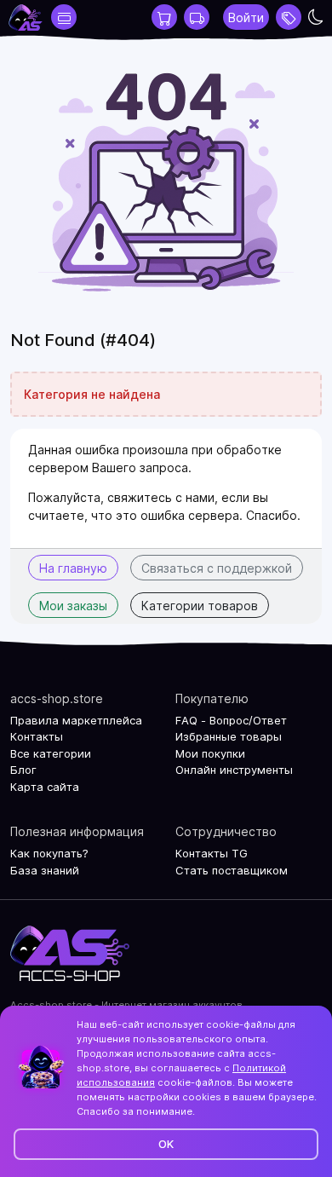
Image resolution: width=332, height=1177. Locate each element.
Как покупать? (49, 853)
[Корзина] (164, 17)
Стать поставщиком (231, 870)
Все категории (50, 753)
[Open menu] (288, 17)
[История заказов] (196, 17)
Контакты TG (211, 853)
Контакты (36, 736)
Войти (246, 17)
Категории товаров (199, 605)
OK (166, 1144)
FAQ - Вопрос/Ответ (231, 720)
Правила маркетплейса (76, 720)
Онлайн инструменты (234, 769)
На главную (73, 568)
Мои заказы (73, 605)
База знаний (44, 870)
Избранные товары (228, 736)
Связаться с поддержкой (216, 568)
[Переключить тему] (315, 17)
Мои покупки (210, 753)
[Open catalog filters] (64, 17)
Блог (23, 769)
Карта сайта (44, 786)
